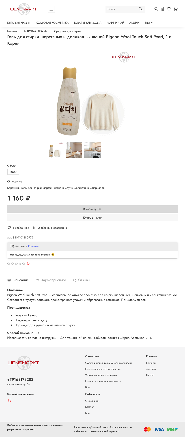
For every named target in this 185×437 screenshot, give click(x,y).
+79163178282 (20, 379)
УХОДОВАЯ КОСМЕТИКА (52, 23)
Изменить (33, 246)
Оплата (150, 375)
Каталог (89, 407)
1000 (13, 172)
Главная (12, 31)
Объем (11, 165)
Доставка (151, 369)
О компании (92, 401)
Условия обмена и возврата (101, 375)
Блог (88, 387)
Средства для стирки (67, 31)
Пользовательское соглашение (103, 369)
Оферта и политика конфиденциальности (108, 363)
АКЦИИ (134, 23)
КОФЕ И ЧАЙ (115, 23)
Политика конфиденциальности (103, 381)
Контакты (151, 363)
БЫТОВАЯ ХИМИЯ (19, 23)
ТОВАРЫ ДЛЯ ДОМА (88, 23)
